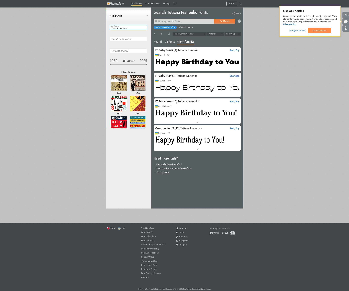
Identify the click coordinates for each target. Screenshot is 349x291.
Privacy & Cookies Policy (148, 289)
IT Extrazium (163, 101)
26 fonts (170, 42)
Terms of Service (165, 289)
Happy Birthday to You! (183, 33)
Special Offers (147, 256)
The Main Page (147, 228)
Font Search (136, 3)
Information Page (149, 265)
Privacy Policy (289, 24)
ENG (113, 228)
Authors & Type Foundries (153, 244)
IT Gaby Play (163, 76)
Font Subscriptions (150, 252)
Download (234, 75)
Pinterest (183, 236)
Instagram (183, 240)
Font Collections (152, 3)
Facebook (183, 228)
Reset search (187, 27)
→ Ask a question (162, 172)
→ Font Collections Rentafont (168, 164)
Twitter (182, 232)
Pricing (166, 3)
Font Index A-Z (147, 240)
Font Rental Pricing (150, 248)
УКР (123, 228)
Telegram (183, 244)
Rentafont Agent (148, 269)
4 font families (186, 42)
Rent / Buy (234, 50)
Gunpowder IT (164, 128)
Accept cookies (319, 30)
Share (238, 13)
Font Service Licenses (151, 273)
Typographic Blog (149, 260)
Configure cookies (297, 30)
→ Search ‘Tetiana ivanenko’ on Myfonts (173, 168)
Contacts (145, 277)
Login (231, 3)
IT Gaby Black (164, 50)
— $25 (164, 55)
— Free (164, 81)
